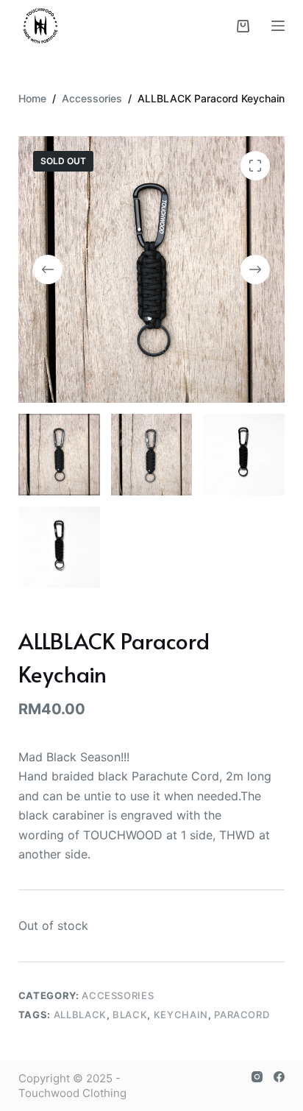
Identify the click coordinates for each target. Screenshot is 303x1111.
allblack (80, 1014)
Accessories (118, 995)
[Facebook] (279, 1076)
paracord (241, 1014)
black (130, 1014)
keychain (181, 1014)
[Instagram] (257, 1076)
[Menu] (278, 25)
